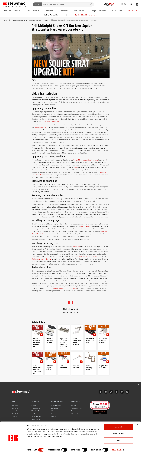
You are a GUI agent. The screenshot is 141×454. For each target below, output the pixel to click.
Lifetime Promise (56, 405)
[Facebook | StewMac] (116, 392)
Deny (118, 440)
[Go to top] (138, 384)
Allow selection (118, 434)
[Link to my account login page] (131, 4)
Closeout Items (16, 411)
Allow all (118, 427)
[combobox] (63, 4)
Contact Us (54, 408)
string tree (76, 247)
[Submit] (91, 4)
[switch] (64, 450)
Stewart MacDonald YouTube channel (63, 288)
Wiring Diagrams (36, 416)
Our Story (34, 405)
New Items (15, 405)
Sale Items (15, 408)
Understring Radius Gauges (41, 259)
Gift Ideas (15, 416)
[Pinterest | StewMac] (121, 392)
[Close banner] (138, 424)
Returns (53, 416)
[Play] (70, 56)
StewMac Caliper (40, 127)
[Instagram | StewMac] (100, 392)
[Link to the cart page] (137, 4)
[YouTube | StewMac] (105, 392)
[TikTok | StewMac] (111, 392)
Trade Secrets (35, 408)
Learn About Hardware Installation (39, 20)
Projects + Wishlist (76, 408)
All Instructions (35, 419)
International (55, 411)
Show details (117, 450)
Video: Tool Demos (36, 411)
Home (5, 20)
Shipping (53, 414)
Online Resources (22, 20)
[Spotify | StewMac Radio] (127, 392)
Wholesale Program (77, 414)
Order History (75, 411)
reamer (75, 167)
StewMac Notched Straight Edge (87, 257)
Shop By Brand (16, 414)
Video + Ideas (12, 20)
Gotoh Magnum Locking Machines (85, 160)
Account (73, 405)
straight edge (84, 226)
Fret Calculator (35, 414)
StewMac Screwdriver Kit (53, 122)
